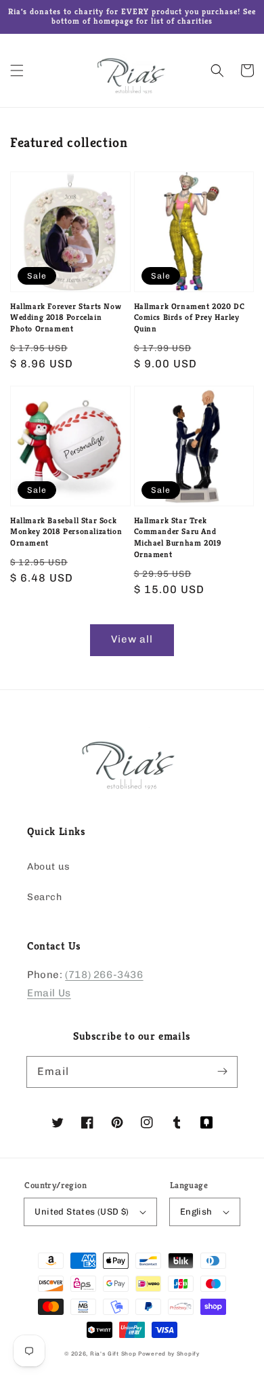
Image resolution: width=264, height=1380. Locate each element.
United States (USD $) (82, 1211)
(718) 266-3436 (104, 975)
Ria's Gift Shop (113, 1353)
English (196, 1211)
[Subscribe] (222, 1072)
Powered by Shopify (169, 1353)
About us (48, 866)
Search (44, 897)
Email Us (49, 993)
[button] (17, 70)
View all (132, 639)
